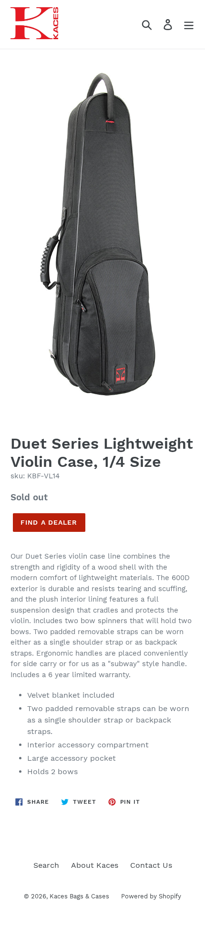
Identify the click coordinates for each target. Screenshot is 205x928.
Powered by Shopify (151, 896)
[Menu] (188, 24)
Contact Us (151, 865)
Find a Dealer (49, 522)
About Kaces (94, 865)
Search (46, 865)
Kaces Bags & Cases (79, 896)
